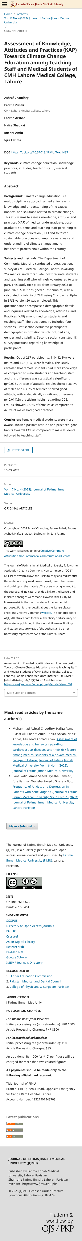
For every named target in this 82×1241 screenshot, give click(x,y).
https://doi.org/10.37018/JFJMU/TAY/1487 (39, 152)
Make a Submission (22, 826)
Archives (22, 14)
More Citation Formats (21, 693)
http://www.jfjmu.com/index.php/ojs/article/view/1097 (38, 684)
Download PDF (20, 450)
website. (46, 613)
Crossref (12, 936)
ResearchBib (15, 947)
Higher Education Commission (31, 976)
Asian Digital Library (20, 942)
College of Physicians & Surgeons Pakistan (39, 987)
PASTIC (11, 931)
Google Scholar (17, 957)
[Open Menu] (4, 4)
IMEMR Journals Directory (24, 963)
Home (8, 14)
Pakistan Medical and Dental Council (36, 981)
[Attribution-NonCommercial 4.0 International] (24, 888)
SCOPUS (12, 921)
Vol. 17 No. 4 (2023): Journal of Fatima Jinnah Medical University (36, 20)
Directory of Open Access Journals (30, 926)
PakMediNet (14, 952)
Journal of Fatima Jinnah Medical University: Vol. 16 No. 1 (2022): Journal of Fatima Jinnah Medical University (43, 765)
